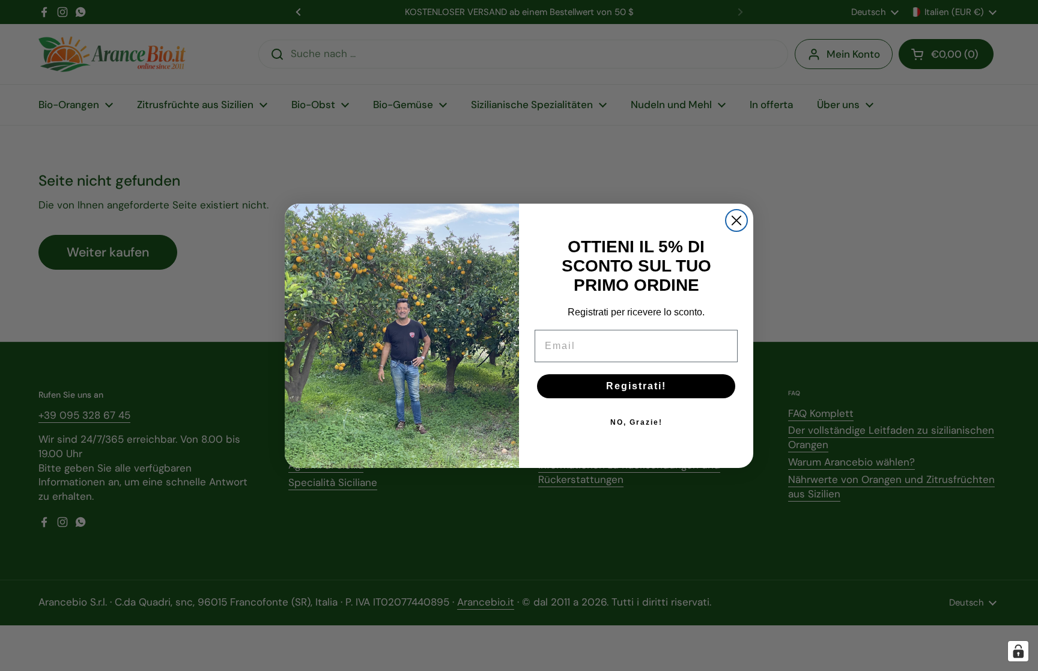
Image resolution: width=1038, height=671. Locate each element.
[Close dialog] (736, 220)
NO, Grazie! (636, 422)
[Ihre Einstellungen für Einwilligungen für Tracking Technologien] (1018, 651)
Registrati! (636, 386)
